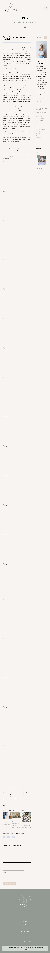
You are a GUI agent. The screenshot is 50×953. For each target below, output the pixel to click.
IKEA (11, 158)
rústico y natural (7, 792)
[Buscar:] (40, 37)
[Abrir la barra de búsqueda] (42, 8)
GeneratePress (36, 951)
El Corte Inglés (14, 156)
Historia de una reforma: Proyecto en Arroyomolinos (41, 118)
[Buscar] (45, 37)
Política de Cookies (25, 928)
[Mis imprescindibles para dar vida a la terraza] (26, 821)
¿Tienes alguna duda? (25, 941)
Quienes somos (25, 931)
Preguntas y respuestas (25, 945)
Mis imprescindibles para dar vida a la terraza (41, 131)
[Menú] (46, 8)
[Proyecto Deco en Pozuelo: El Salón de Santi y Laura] (16, 817)
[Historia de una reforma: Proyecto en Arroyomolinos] (7, 818)
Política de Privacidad (25, 924)
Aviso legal (25, 921)
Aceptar (25, 949)
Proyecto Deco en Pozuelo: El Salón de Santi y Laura (16, 823)
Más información (39, 947)
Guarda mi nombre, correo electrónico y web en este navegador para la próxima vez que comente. (17, 877)
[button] (25, 27)
